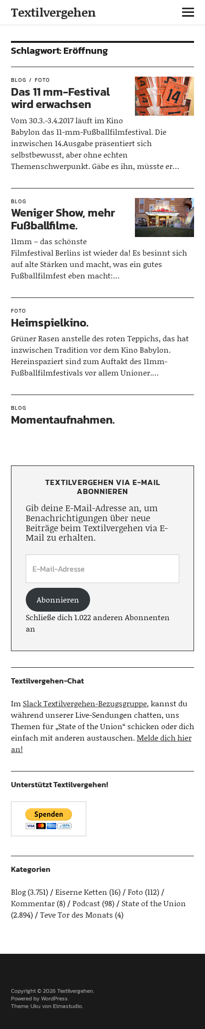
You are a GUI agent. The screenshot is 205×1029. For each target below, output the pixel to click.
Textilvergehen (53, 12)
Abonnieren (58, 599)
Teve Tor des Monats (76, 914)
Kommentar (33, 903)
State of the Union (154, 903)
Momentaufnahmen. (63, 419)
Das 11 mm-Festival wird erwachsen (60, 97)
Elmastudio (67, 1006)
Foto (42, 80)
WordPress (54, 998)
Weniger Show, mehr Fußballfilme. (63, 218)
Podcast (86, 903)
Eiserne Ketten (81, 891)
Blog (18, 80)
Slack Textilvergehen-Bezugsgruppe (85, 703)
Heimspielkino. (50, 322)
